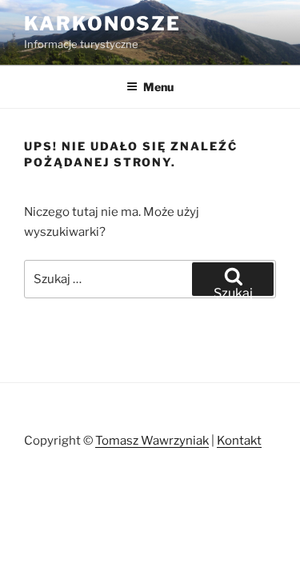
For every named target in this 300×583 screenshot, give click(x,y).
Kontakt (239, 440)
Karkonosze (102, 23)
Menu (158, 87)
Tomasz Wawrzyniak (152, 440)
